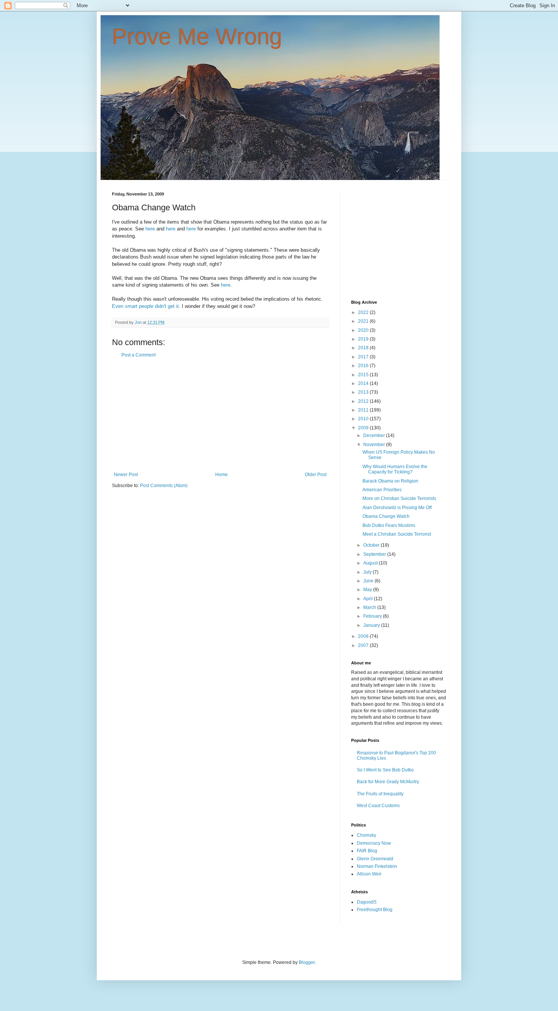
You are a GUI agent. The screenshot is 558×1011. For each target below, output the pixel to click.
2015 (364, 374)
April (368, 598)
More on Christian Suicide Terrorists (399, 498)
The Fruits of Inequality (380, 793)
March (370, 607)
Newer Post (126, 474)
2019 (364, 339)
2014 (364, 383)
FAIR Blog (367, 850)
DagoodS (367, 902)
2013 (364, 392)
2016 (364, 365)
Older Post (315, 474)
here (150, 229)
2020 (364, 330)
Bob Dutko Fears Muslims (389, 525)
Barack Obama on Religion (390, 481)
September (375, 554)
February (373, 616)
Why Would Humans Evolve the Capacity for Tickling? (395, 469)
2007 (364, 645)
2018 (364, 347)
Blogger (307, 962)
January (372, 625)
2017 (364, 357)
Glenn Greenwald (375, 858)
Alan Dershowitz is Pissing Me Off (397, 507)
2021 (364, 321)
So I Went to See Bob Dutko (385, 770)
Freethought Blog (374, 909)
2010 (364, 418)
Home (221, 474)
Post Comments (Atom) (164, 485)
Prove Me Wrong (197, 36)
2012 (364, 401)
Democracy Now (374, 843)
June (369, 581)
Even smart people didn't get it (145, 306)
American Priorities (382, 489)
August (371, 563)
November (374, 444)
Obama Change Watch (386, 516)
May (368, 589)
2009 (364, 428)
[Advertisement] (220, 414)
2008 (364, 636)
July (368, 572)
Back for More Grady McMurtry (388, 781)
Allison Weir (369, 874)
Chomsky (366, 835)
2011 (364, 410)
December (374, 435)
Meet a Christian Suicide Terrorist (397, 534)
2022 (364, 312)
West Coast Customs (378, 805)
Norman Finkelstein (377, 866)
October (372, 545)
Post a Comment (138, 355)
